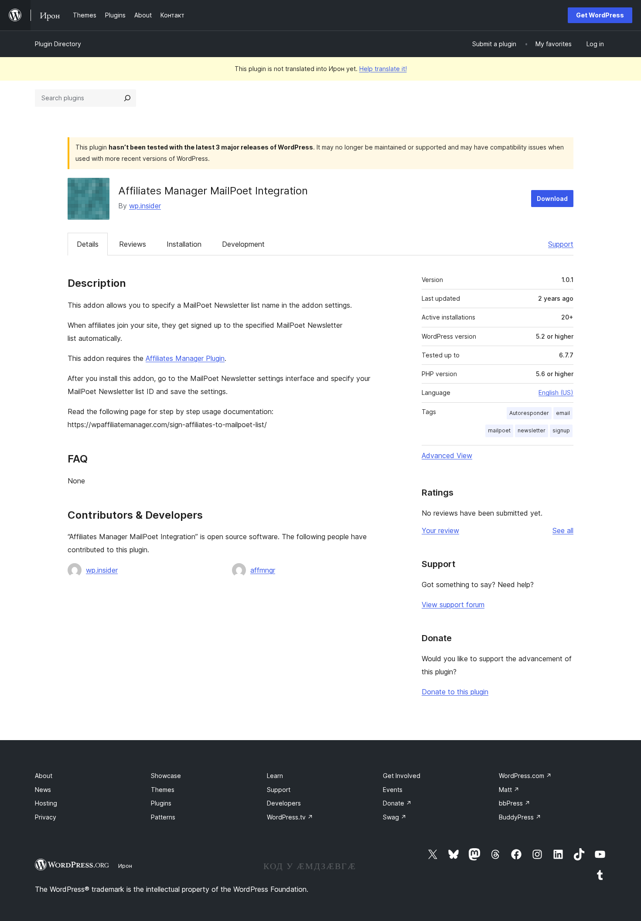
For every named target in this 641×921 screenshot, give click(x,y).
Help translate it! (383, 68)
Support (560, 244)
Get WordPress (600, 15)
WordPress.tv (290, 817)
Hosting (46, 803)
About (43, 775)
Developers (284, 803)
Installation (184, 244)
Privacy (45, 817)
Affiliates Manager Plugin (185, 358)
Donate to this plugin (455, 691)
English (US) (556, 392)
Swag (394, 817)
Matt (509, 789)
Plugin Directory (58, 44)
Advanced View (447, 455)
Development (243, 244)
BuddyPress (520, 817)
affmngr (262, 570)
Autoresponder (529, 413)
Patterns (163, 817)
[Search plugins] (127, 98)
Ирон (125, 865)
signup (561, 430)
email (563, 413)
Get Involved (401, 775)
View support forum (453, 604)
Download (552, 198)
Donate (397, 803)
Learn (275, 775)
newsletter (532, 430)
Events (392, 789)
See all (562, 530)
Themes (162, 789)
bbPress (514, 803)
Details (88, 244)
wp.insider (145, 205)
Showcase (166, 775)
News (43, 789)
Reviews (132, 244)
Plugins (161, 803)
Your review (440, 530)
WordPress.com (525, 775)
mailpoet (499, 430)
